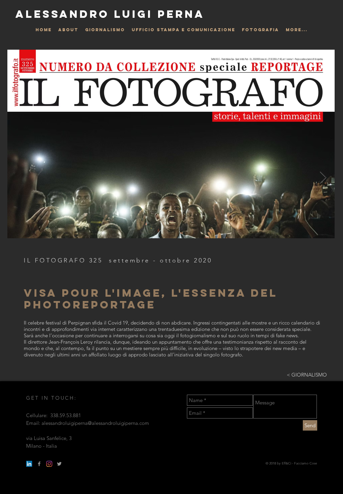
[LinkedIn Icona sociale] (29, 464)
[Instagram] (49, 464)
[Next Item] (323, 177)
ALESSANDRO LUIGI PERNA (110, 14)
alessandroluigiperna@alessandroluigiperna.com (95, 423)
